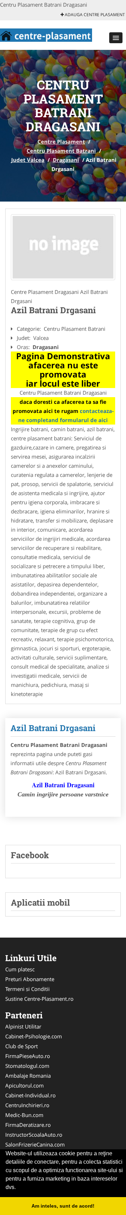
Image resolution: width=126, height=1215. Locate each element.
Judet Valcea (27, 159)
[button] (115, 37)
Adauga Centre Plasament (94, 15)
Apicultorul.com (24, 1085)
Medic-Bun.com (24, 1115)
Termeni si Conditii (27, 989)
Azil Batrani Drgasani (53, 728)
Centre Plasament (61, 141)
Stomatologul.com (27, 1066)
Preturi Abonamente (29, 979)
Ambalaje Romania (28, 1075)
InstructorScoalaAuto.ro (33, 1134)
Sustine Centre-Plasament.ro (39, 999)
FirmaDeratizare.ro (28, 1125)
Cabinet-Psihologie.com (33, 1036)
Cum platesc (20, 969)
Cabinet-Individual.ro (30, 1095)
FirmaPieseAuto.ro (27, 1056)
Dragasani (66, 159)
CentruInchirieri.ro (27, 1105)
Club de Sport (21, 1046)
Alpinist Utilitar (23, 1026)
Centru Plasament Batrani (61, 150)
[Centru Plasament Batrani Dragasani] (63, 247)
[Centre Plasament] (46, 34)
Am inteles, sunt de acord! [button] (62, 1206)
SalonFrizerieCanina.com (35, 1144)
